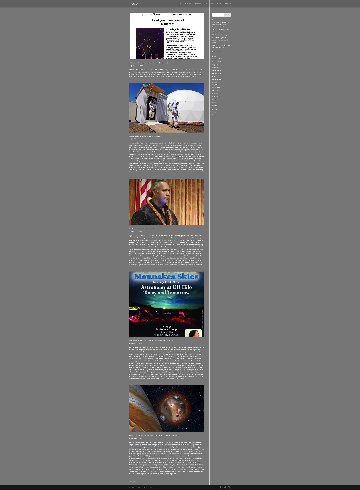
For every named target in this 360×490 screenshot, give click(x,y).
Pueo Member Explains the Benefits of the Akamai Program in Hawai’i (220, 24)
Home (180, 4)
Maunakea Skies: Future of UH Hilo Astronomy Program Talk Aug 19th (151, 340)
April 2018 (215, 76)
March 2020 (216, 67)
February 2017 (216, 91)
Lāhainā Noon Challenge (219, 35)
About (219, 4)
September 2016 (217, 93)
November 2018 (217, 70)
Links (212, 4)
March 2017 (216, 88)
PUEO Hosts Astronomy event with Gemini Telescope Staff (148, 63)
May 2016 (215, 105)
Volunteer (188, 4)
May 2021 (215, 65)
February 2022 (216, 62)
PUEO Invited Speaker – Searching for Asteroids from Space (221, 40)
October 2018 (216, 73)
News (205, 4)
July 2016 (215, 99)
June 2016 (215, 102)
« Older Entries (133, 481)
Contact (228, 4)
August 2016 (216, 96)
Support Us (197, 4)
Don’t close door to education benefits (141, 229)
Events (141, 66)
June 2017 (215, 82)
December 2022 (217, 59)
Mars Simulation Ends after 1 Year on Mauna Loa (144, 136)
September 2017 (217, 79)
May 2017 (215, 85)
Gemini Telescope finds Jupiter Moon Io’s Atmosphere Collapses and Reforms (154, 435)
